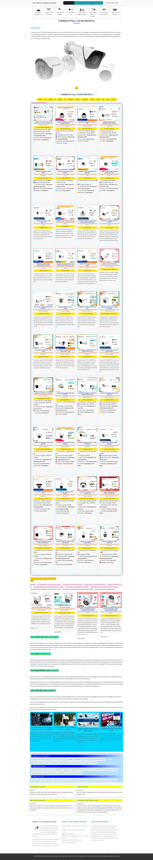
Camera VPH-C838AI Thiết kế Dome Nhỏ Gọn (109, 172)
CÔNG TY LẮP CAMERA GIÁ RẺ (44, 822)
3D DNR (51, 99)
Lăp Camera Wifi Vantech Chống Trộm (40, 769)
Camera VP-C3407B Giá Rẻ (109, 264)
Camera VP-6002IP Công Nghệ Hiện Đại (65, 443)
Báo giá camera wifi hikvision (94, 769)
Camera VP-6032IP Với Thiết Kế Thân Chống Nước (87, 393)
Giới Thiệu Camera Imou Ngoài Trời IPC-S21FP (76, 587)
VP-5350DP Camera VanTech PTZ (43, 492)
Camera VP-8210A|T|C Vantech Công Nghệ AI (109, 350)
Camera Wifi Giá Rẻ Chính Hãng (110, 769)
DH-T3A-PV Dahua (65, 607)
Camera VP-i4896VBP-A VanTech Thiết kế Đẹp (109, 122)
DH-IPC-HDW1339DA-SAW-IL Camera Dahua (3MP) (111, 609)
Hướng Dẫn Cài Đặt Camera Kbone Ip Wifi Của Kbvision (104, 587)
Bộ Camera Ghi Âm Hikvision (91, 780)
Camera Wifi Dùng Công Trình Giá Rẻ (111, 729)
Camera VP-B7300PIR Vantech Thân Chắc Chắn (65, 350)
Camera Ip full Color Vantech (76, 20)
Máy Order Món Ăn (82, 787)
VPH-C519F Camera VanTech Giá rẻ (109, 221)
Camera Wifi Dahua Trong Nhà (74, 773)
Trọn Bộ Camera (78, 3)
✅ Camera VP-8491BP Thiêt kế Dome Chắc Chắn (87, 350)
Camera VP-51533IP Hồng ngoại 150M (87, 542)
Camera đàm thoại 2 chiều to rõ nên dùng (41, 759)
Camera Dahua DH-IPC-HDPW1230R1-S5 (95, 584)
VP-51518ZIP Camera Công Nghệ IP (65, 492)
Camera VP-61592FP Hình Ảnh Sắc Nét (65, 393)
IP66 (46, 99)
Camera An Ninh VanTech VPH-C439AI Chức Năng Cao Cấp (65, 264)
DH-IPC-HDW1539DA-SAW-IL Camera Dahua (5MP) (87, 609)
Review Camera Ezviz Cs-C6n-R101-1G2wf (88, 730)
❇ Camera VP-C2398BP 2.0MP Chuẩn (43, 350)
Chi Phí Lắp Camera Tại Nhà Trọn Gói (87, 800)
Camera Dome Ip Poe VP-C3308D (65, 307)
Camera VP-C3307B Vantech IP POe (87, 307)
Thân (103, 99)
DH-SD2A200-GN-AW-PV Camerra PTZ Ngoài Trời (64, 728)
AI (55, 99)
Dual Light (60, 99)
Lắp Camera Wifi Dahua (37, 773)
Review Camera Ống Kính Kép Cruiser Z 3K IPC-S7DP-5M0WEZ (42, 728)
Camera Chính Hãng (68, 3)
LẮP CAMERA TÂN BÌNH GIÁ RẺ (44, 3)
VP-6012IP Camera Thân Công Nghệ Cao (109, 393)
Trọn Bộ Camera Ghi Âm (58, 780)
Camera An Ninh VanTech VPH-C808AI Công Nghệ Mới (87, 221)
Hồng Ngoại (70, 99)
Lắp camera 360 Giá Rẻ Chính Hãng (74, 780)
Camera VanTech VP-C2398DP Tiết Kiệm (109, 307)
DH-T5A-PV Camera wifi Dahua (41, 607)
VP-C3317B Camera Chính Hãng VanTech (43, 307)
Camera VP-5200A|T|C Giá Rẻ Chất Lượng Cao (43, 542)
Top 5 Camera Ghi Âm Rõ (59, 759)
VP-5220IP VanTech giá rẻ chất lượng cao (109, 492)
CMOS (107, 99)
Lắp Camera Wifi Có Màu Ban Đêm (77, 769)
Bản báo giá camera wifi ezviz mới (39, 762)
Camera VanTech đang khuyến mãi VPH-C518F (43, 264)
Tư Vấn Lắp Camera (97, 3)
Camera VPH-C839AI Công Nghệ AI (65, 172)
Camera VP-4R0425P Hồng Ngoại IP (109, 542)
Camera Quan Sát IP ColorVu (39, 102)
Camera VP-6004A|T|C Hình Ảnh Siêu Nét (43, 443)
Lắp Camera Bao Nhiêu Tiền (38, 800)
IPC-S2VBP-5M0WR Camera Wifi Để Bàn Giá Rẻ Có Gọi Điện (48, 587)
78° (65, 99)
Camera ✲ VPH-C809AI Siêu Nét (65, 220)
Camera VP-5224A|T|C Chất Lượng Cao (87, 492)
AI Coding (92, 99)
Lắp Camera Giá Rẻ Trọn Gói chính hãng (41, 780)
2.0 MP (98, 99)
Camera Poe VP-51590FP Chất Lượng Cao (65, 542)
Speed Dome (85, 99)
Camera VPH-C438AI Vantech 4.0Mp (87, 264)
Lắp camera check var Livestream (73, 762)
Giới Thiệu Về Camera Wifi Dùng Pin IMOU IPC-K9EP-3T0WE (77, 589)
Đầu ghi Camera (87, 3)
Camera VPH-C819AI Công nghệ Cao (43, 221)
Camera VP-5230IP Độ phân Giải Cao (109, 443)
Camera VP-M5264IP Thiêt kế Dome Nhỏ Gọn (65, 122)
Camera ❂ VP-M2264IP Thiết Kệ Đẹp (87, 122)
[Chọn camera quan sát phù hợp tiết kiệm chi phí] (119, 12)
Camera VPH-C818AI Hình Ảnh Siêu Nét (87, 172)
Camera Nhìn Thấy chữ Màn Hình (75, 759)
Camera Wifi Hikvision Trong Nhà (60, 769)
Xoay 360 (113, 99)
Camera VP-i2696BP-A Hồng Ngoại (43, 172)
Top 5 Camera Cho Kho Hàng (89, 762)
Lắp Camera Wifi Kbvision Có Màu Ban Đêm (55, 773)
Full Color (77, 99)
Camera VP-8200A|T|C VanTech (43, 393)
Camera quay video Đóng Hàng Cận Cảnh (94, 759)
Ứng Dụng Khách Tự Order (37, 787)
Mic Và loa (40, 99)
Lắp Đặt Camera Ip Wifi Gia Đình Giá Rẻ (104, 589)
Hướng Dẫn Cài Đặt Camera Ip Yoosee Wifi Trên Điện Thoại (45, 589)
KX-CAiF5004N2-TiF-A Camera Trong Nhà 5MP (49, 584)
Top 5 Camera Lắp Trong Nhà (56, 762)
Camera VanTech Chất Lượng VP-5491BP (87, 443)
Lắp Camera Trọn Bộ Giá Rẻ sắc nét (108, 780)
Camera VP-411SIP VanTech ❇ (43, 122)
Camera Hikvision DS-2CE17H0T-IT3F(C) (72, 584)
